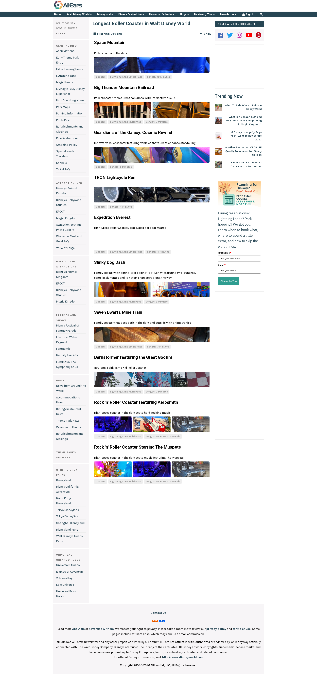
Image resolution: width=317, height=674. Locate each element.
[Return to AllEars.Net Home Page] (78, 9)
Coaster (100, 76)
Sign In (249, 14)
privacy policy (216, 629)
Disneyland (104, 14)
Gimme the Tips (228, 281)
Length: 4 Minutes (121, 206)
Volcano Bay (64, 578)
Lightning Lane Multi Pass (125, 121)
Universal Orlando (160, 14)
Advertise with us (101, 629)
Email (222, 264)
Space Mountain (109, 42)
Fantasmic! (63, 348)
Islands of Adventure (70, 571)
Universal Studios (68, 565)
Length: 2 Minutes (157, 391)
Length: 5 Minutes (121, 166)
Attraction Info (69, 183)
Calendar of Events (68, 427)
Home (58, 14)
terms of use (242, 629)
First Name (224, 252)
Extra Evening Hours (69, 69)
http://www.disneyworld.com (183, 657)
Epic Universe (65, 585)
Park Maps (63, 107)
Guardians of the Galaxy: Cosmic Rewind (133, 132)
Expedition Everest (112, 217)
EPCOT (60, 211)
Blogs (183, 14)
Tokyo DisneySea (67, 516)
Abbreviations (65, 51)
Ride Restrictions (67, 138)
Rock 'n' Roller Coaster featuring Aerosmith (136, 402)
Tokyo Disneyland (67, 510)
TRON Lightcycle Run (114, 177)
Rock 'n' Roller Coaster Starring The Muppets (137, 447)
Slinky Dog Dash (109, 262)
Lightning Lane (66, 76)
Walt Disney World (78, 14)
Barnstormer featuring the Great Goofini (133, 357)
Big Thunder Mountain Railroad (124, 87)
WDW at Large (65, 248)
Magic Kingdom (66, 218)
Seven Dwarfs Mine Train (118, 312)
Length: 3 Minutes (157, 301)
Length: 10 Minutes (158, 76)
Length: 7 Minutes (157, 121)
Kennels (61, 163)
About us (78, 629)
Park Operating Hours (70, 100)
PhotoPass (63, 120)
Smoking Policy (66, 145)
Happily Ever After (67, 355)
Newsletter (227, 14)
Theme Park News (68, 420)
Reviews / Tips (203, 14)
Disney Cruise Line (130, 14)
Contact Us (158, 613)
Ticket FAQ (63, 169)
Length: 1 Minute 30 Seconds (163, 436)
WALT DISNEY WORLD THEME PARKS (66, 28)
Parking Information (70, 113)
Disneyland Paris (67, 529)
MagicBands (64, 82)
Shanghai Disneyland (70, 523)
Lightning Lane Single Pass (126, 76)
